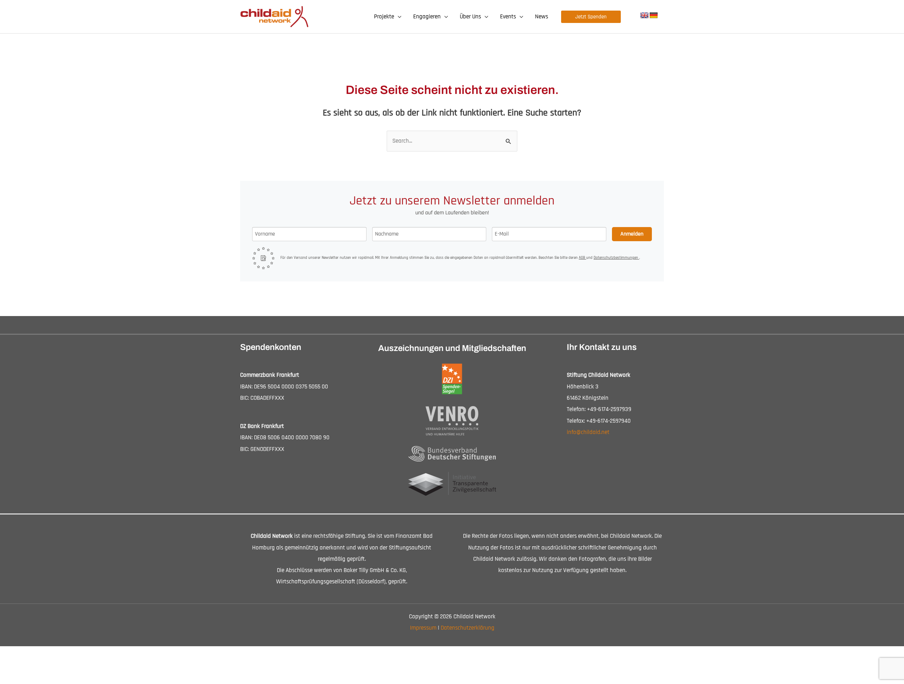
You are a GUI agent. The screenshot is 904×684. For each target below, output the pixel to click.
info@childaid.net (588, 432)
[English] (644, 15)
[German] (653, 15)
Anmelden (631, 234)
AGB (582, 257)
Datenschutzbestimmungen (616, 257)
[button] (397, 17)
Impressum (423, 628)
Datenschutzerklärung (467, 628)
